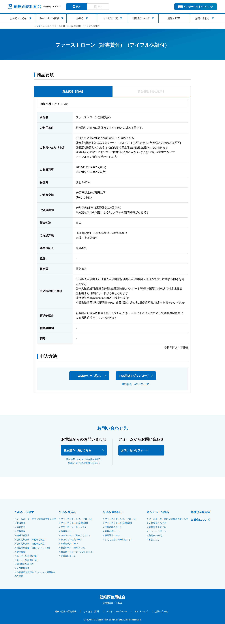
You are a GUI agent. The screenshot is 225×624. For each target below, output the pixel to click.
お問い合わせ (202, 18)
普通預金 (21, 523)
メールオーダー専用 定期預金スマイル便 (36, 519)
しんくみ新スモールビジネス (119, 539)
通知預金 (21, 527)
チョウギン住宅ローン (71, 539)
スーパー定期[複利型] (27, 560)
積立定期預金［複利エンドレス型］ (34, 547)
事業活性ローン (112, 535)
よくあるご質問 (91, 611)
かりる (80, 18)
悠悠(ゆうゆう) (156, 535)
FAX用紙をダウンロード (134, 375)
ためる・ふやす (18, 18)
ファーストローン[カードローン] (76, 519)
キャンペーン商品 (49, 18)
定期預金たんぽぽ (157, 523)
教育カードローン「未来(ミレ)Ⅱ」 (77, 552)
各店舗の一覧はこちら (77, 450)
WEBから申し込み (89, 375)
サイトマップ (141, 611)
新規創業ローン (112, 531)
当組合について (141, 18)
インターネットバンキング (198, 6)
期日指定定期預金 (25, 564)
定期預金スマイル (157, 527)
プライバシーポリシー (117, 611)
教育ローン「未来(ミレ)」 (73, 547)
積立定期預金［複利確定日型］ (32, 543)
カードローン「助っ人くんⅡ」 (76, 535)
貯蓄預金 (21, 531)
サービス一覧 (110, 18)
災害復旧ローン (68, 556)
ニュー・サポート (157, 531)
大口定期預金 (23, 568)
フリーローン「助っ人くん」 (75, 527)
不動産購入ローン (69, 543)
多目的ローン (67, 531)
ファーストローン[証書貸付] (74, 523)
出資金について (200, 519)
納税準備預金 (23, 535)
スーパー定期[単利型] (27, 556)
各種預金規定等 (200, 512)
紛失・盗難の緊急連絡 (65, 611)
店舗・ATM (173, 18)
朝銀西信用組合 (112, 597)
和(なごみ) (154, 539)
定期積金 (21, 552)
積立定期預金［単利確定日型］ (32, 539)
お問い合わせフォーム (135, 450)
